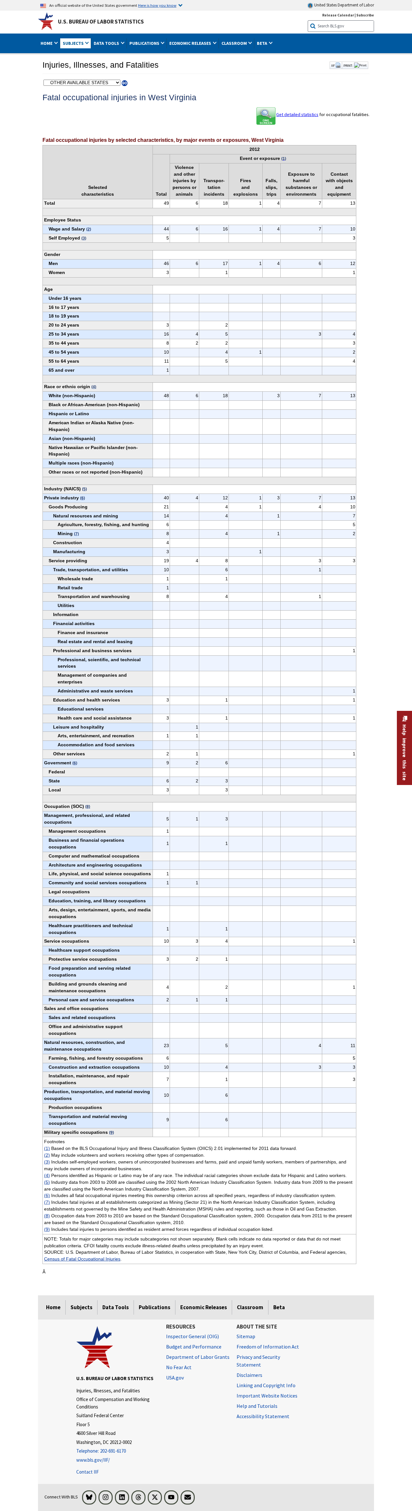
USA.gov (175, 1377)
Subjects (81, 1307)
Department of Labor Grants (197, 1357)
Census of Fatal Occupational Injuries (82, 1258)
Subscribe (365, 15)
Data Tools (115, 1307)
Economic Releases (203, 1307)
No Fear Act (179, 1367)
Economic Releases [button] (190, 43)
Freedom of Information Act (268, 1346)
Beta (279, 1307)
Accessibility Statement (263, 1416)
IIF (333, 65)
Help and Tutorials (257, 1406)
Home (53, 1307)
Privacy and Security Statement (258, 1361)
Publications (154, 1307)
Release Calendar (338, 15)
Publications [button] (144, 43)
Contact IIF (87, 1472)
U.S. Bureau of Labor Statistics (101, 21)
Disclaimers (249, 1375)
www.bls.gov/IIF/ (93, 1460)
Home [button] (47, 43)
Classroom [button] (234, 43)
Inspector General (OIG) (192, 1336)
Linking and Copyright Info (266, 1385)
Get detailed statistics (297, 114)
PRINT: (348, 65)
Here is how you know (157, 5)
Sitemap (246, 1336)
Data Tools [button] (107, 43)
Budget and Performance (193, 1346)
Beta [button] (262, 43)
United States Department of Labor (343, 5)
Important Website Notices (267, 1395)
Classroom (250, 1307)
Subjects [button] (74, 43)
